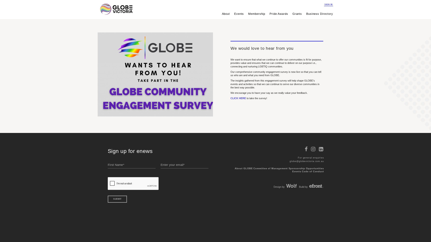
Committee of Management (270, 168)
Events (239, 13)
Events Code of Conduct (308, 171)
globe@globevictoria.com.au (307, 161)
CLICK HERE (238, 98)
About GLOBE (244, 168)
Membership (256, 13)
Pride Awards (279, 13)
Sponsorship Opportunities (306, 168)
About (226, 13)
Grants (297, 13)
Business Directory (319, 13)
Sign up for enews (130, 151)
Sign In (328, 4)
